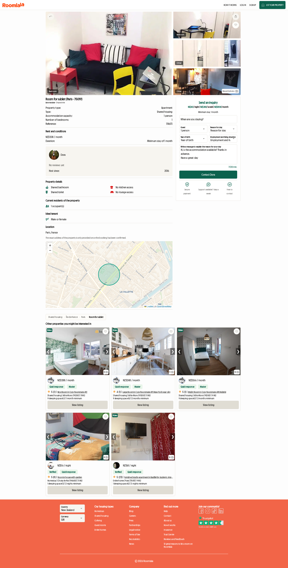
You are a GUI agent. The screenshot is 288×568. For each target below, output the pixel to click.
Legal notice (134, 530)
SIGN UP (252, 5)
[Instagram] (207, 511)
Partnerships (134, 525)
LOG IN (243, 5)
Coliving (98, 520)
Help (166, 511)
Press (131, 520)
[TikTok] (214, 511)
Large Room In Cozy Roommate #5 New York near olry (146, 392)
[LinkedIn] (221, 511)
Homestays (99, 511)
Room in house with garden (70, 477)
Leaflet (149, 306)
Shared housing (101, 516)
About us (168, 520)
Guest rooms (100, 525)
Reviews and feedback (174, 539)
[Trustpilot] (211, 526)
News (131, 544)
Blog (131, 511)
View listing (77, 405)
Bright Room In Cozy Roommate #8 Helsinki (207, 392)
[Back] (50, 20)
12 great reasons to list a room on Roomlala (178, 545)
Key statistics (134, 539)
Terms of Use (134, 534)
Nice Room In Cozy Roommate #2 (72, 392)
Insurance (168, 530)
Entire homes (100, 530)
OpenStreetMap (164, 306)
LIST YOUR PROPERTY (275, 5)
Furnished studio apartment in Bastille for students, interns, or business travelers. (158, 477)
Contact (167, 516)
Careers (132, 516)
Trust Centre (169, 534)
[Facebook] (201, 511)
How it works (169, 525)
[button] (50, 245)
